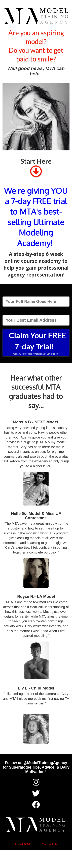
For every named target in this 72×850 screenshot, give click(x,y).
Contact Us (50, 844)
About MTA (22, 844)
